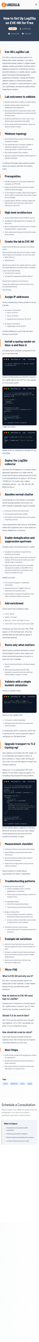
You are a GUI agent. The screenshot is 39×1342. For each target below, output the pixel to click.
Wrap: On (17, 359)
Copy (24, 359)
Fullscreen (31, 359)
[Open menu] (36, 4)
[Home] (11, 5)
